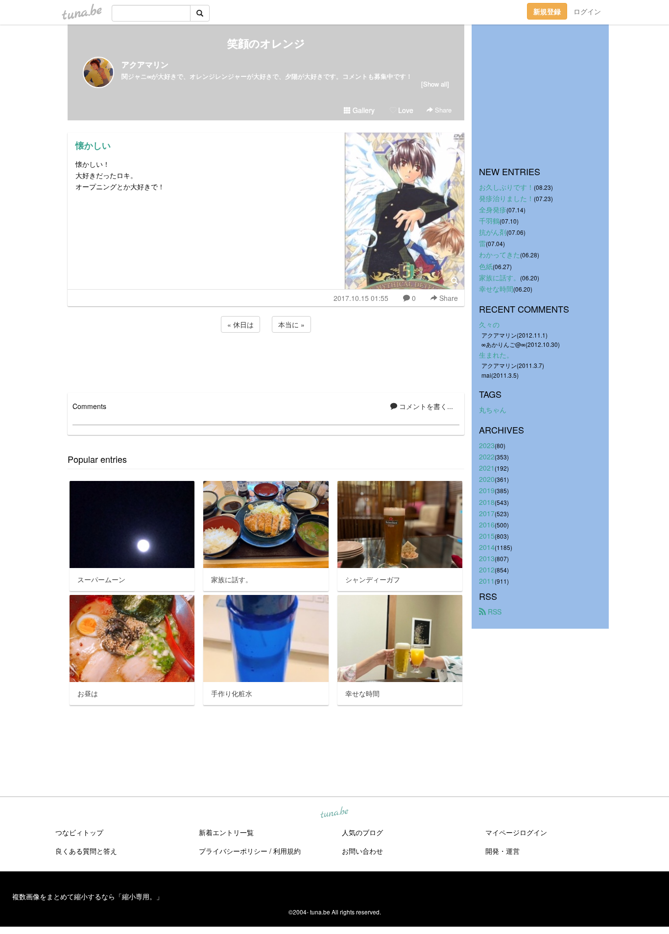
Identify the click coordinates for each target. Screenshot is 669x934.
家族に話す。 (499, 277)
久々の (489, 324)
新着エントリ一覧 (226, 832)
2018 (487, 502)
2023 (487, 445)
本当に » (291, 324)
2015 (487, 536)
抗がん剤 (492, 232)
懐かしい (93, 145)
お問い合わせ (362, 851)
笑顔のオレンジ (266, 43)
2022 (487, 456)
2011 (487, 581)
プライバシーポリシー (233, 851)
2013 (487, 558)
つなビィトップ (79, 832)
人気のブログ (362, 832)
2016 (487, 524)
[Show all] (435, 84)
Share (442, 109)
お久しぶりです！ (506, 187)
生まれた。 (496, 355)
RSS (494, 611)
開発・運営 (502, 851)
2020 (487, 479)
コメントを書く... (425, 406)
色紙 (486, 266)
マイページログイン (516, 832)
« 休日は (240, 324)
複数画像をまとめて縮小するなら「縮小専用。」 (87, 896)
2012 (487, 569)
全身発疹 (492, 209)
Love (404, 110)
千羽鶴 (489, 221)
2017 (487, 513)
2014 (487, 547)
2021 (487, 468)
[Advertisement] (266, 361)
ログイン (587, 11)
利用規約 (287, 851)
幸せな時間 (496, 289)
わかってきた (499, 254)
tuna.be (334, 813)
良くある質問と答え (86, 851)
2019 (487, 490)
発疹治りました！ (506, 198)
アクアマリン (144, 64)
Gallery (363, 110)
